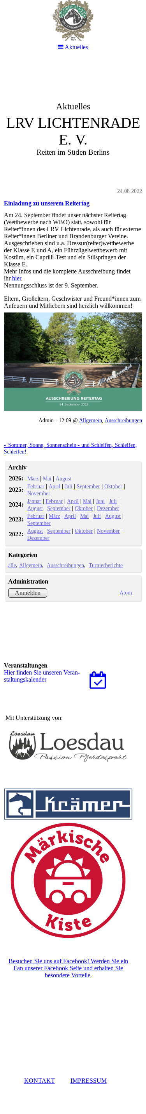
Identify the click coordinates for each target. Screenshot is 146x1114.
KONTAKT (39, 1080)
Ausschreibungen (123, 420)
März (33, 478)
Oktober (113, 486)
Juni (100, 501)
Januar (34, 501)
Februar (35, 486)
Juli (68, 486)
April (54, 486)
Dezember (108, 508)
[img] (73, 119)
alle (12, 565)
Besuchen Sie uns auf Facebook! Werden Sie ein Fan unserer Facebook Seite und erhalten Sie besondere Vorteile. (68, 968)
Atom (126, 592)
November (38, 493)
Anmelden (27, 592)
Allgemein (90, 420)
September (88, 486)
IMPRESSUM (88, 1080)
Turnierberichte (106, 565)
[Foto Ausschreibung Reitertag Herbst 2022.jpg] (73, 361)
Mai (47, 478)
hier (16, 278)
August (63, 478)
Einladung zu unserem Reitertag (47, 203)
